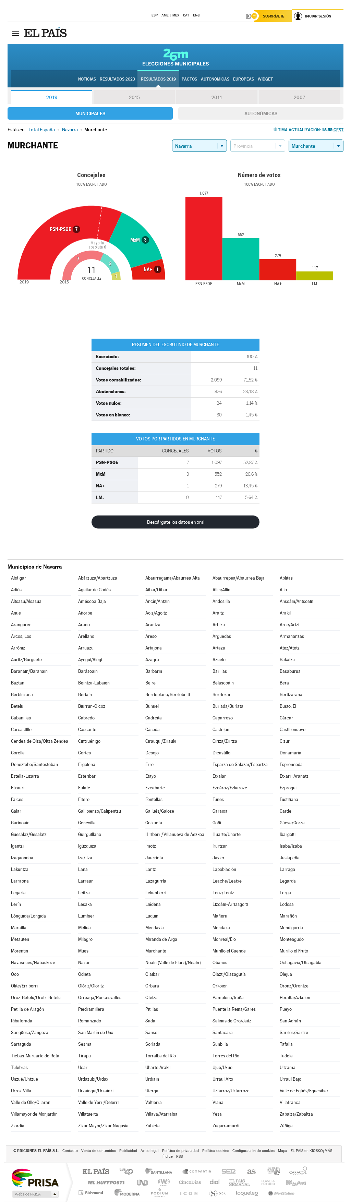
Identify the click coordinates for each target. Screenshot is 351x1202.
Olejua (286, 974)
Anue (16, 613)
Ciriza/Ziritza (225, 741)
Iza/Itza (85, 857)
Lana (83, 869)
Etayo (150, 776)
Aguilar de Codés (94, 589)
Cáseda (152, 729)
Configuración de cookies (253, 1151)
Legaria (18, 892)
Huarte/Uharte (227, 834)
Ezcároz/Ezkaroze (230, 787)
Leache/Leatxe (227, 881)
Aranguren (21, 624)
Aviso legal (150, 1151)
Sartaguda (21, 1044)
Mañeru (220, 916)
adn (271, 1172)
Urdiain (152, 1079)
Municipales (90, 113)
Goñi (217, 822)
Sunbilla (220, 1044)
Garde (285, 811)
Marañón (288, 916)
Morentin (19, 951)
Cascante (87, 729)
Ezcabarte (155, 787)
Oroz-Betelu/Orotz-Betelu (36, 997)
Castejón (221, 729)
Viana (218, 1102)
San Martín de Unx (95, 1032)
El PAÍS (96, 1172)
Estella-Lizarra (25, 776)
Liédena (153, 904)
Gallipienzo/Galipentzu (99, 811)
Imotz (150, 846)
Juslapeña (290, 857)
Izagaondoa (22, 857)
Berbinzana (22, 694)
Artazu (219, 648)
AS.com (248, 1172)
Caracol (296, 1172)
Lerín (16, 904)
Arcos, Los (21, 636)
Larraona (20, 881)
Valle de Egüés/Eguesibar (304, 1090)
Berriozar (222, 694)
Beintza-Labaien (94, 682)
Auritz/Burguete (26, 659)
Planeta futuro (265, 1182)
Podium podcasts (159, 1192)
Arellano (86, 636)
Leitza (84, 892)
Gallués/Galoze (159, 811)
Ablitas (286, 578)
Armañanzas (292, 636)
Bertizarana (291, 694)
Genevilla (87, 822)
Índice (167, 1156)
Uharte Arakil (157, 1067)
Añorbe (85, 613)
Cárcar (286, 717)
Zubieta (152, 1125)
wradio (162, 1182)
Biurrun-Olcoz (91, 706)
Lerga (285, 892)
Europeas (243, 79)
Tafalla (286, 1044)
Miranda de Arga (161, 939)
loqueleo (247, 1192)
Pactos (189, 79)
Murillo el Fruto (294, 951)
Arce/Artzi (289, 624)
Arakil (285, 613)
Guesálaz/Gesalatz (29, 834)
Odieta (84, 974)
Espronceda (291, 764)
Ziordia (17, 1125)
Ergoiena (86, 764)
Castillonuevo (292, 729)
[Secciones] (16, 33)
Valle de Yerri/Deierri (98, 1102)
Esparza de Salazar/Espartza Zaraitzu (243, 764)
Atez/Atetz (290, 648)
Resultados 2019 (158, 79)
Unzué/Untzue (24, 1079)
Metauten (20, 939)
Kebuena (290, 1182)
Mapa (282, 1151)
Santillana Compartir (197, 1172)
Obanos (220, 962)
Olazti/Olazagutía (229, 974)
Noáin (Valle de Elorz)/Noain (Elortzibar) (175, 962)
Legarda (288, 881)
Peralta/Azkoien (295, 997)
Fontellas (153, 799)
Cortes (84, 752)
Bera (284, 682)
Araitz (218, 613)
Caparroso (223, 717)
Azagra (152, 659)
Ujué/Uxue (222, 1067)
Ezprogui (288, 787)
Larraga (287, 869)
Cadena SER (226, 1172)
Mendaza (221, 927)
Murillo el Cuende (229, 951)
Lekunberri (155, 892)
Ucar (82, 1067)
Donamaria (290, 752)
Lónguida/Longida (28, 916)
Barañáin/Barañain (29, 671)
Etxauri (17, 787)
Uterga (151, 1090)
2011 (216, 97)
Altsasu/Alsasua (26, 601)
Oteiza (151, 997)
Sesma (85, 1044)
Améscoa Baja (92, 601)
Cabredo (86, 717)
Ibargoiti (287, 834)
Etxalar (219, 776)
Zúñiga (286, 1125)
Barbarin (153, 671)
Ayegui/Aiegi (90, 659)
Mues (83, 951)
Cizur (285, 741)
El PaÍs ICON (188, 1192)
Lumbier (86, 916)
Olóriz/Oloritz (91, 985)
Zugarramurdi (226, 1125)
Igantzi (17, 846)
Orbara (152, 985)
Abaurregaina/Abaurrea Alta (172, 578)
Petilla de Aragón (27, 1009)
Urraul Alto (223, 1079)
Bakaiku (287, 659)
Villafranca (290, 1102)
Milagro (85, 939)
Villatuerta (88, 1114)
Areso (151, 636)
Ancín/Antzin (157, 601)
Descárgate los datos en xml (175, 522)
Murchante (155, 951)
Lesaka (85, 904)
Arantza (152, 624)
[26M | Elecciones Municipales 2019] (176, 57)
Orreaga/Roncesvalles (99, 997)
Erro (149, 764)
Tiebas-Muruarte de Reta (35, 1055)
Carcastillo (21, 729)
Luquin (151, 916)
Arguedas (222, 636)
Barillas (220, 671)
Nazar (84, 962)
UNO (143, 1182)
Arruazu (86, 648)
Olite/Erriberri (24, 985)
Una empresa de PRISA (35, 1177)
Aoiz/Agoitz (156, 613)
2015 (134, 97)
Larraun (86, 881)
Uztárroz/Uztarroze (231, 1090)
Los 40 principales (129, 1172)
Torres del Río (226, 1055)
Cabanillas (21, 717)
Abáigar (18, 578)
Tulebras (19, 1067)
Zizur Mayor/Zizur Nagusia (103, 1125)
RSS (179, 1156)
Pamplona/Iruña (228, 997)
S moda (217, 1192)
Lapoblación (224, 869)
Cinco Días (188, 1182)
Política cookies (215, 1151)
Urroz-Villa (21, 1090)
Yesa (217, 1114)
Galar (16, 811)
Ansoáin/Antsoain (296, 601)
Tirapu (84, 1055)
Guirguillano (89, 834)
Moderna (125, 1192)
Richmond (91, 1192)
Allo (283, 589)
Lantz (150, 869)
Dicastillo (221, 752)
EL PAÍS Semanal (240, 1182)
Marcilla (18, 927)
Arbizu (219, 624)
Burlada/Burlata (228, 706)
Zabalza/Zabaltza (296, 1114)
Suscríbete (274, 16)
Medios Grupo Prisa (34, 1194)
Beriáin (85, 694)
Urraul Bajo (290, 1079)
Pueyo (286, 1009)
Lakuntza (19, 869)
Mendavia (154, 927)
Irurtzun (220, 846)
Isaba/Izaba (291, 846)
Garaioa (220, 811)
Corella (18, 752)
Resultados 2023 (117, 79)
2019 (51, 97)
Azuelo (219, 659)
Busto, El (288, 706)
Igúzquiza (87, 846)
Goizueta (153, 822)
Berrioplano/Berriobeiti (167, 694)
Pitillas (151, 1009)
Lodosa (287, 904)
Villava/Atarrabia (161, 1114)
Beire (150, 682)
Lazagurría (155, 881)
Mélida (84, 927)
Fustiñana (289, 799)
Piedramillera (91, 1009)
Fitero (83, 799)
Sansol (151, 1032)
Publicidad (128, 1151)
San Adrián (290, 1020)
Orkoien (220, 985)
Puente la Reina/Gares (234, 1009)
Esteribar (87, 776)
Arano (84, 624)
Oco (15, 974)
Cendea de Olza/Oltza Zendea (39, 741)
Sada (150, 1020)
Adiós (16, 589)
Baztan (17, 682)
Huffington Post (105, 1182)
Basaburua (290, 671)
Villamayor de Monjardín (34, 1114)
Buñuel (152, 706)
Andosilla (221, 601)
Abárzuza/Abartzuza (97, 578)
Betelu (17, 706)
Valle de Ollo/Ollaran (30, 1102)
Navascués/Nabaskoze (33, 962)
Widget (265, 79)
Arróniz (18, 648)
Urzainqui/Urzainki (95, 1090)
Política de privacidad (180, 1151)
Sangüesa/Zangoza (29, 1032)
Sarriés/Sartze (294, 1032)
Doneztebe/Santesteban (34, 764)
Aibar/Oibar (156, 589)
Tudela (286, 1055)
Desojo (152, 752)
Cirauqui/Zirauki (160, 741)
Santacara (223, 1032)
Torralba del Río (160, 1055)
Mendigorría (291, 927)
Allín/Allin (221, 589)
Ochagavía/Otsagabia (301, 962)
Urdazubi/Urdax (93, 1079)
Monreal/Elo (224, 939)
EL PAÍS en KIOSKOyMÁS (311, 1151)
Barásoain (88, 671)
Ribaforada (21, 1020)
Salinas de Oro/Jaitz (232, 1020)
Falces (17, 799)
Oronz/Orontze (294, 985)
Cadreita (153, 717)
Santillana (161, 1172)
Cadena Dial (214, 1182)
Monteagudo (292, 939)
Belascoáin (223, 682)
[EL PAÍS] (46, 33)
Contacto (70, 1151)
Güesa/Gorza (292, 822)
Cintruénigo (89, 741)
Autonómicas (260, 113)
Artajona (153, 648)
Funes (218, 799)
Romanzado (89, 1020)
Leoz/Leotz (223, 892)
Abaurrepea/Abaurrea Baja (239, 578)
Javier (219, 857)
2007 (299, 97)
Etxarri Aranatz (294, 776)
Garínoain (20, 822)
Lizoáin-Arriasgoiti (230, 904)
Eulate (84, 787)
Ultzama (287, 1067)
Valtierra (153, 1102)
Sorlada (152, 1044)
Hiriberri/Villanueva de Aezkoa (174, 834)
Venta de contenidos (98, 1151)
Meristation (280, 1192)
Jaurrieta (154, 857)
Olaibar (152, 974)
